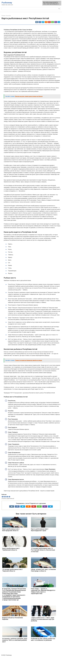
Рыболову (7, 2)
